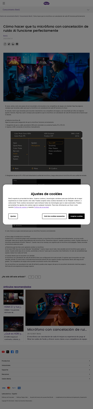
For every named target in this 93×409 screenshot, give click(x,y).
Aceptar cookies (76, 216)
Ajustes (13, 216)
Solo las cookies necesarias (54, 216)
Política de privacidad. (41, 207)
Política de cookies (20, 207)
